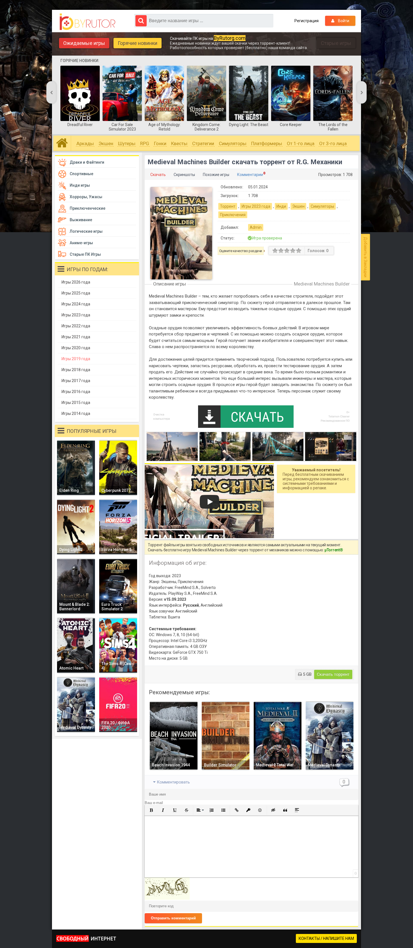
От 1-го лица (300, 143)
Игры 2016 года (76, 391)
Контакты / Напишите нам (326, 938)
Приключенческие (87, 208)
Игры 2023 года (256, 206)
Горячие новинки (137, 43)
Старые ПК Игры (85, 254)
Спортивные (81, 174)
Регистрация (306, 21)
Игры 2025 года (76, 293)
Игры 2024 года (76, 304)
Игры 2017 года (76, 380)
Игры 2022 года (76, 326)
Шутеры (126, 143)
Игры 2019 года (76, 359)
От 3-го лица (333, 143)
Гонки (160, 143)
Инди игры (80, 185)
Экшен (106, 143)
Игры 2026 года (76, 282)
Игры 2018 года (76, 369)
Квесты (179, 143)
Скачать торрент (333, 674)
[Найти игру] (141, 20)
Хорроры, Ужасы (86, 197)
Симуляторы (232, 143)
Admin (256, 227)
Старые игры (336, 43)
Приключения (233, 215)
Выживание (81, 220)
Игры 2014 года (76, 413)
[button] (151, 810)
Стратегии (203, 143)
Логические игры (86, 231)
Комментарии (250, 174)
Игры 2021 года (76, 337)
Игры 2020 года (76, 348)
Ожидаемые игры (84, 43)
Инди (281, 206)
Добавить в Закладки (365, 257)
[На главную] (89, 22)
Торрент (227, 206)
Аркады (85, 143)
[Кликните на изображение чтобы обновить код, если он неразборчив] (167, 898)
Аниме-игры (81, 243)
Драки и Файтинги (87, 162)
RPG (144, 143)
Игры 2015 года (76, 402)
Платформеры (266, 143)
